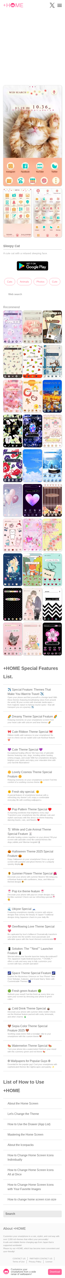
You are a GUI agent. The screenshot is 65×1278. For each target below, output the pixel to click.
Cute (54, 281)
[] (57, 1214)
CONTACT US (19, 1258)
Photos (40, 281)
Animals (24, 281)
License (49, 1262)
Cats (9, 281)
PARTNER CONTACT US (41, 1258)
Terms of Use (19, 1262)
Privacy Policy (35, 1262)
